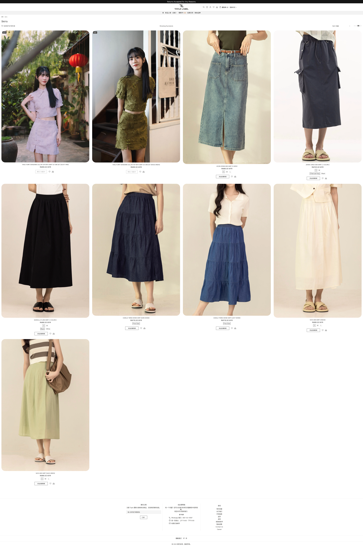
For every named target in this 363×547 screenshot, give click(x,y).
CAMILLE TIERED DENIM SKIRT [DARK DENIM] (136, 318)
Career (219, 529)
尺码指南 (219, 514)
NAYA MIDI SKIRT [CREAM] (317, 320)
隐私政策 (219, 524)
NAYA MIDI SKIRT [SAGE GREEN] (45, 473)
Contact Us (219, 527)
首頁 (2, 16)
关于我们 (219, 511)
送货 (219, 516)
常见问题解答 (188, 507)
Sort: (334, 26)
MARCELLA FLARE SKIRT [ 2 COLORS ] (45, 320)
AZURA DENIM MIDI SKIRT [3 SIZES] (226, 166)
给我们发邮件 (175, 523)
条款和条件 (219, 522)
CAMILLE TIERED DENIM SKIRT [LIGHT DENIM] (226, 318)
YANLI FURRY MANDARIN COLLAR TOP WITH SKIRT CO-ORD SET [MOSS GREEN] (136, 164)
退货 (219, 519)
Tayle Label (181, 7)
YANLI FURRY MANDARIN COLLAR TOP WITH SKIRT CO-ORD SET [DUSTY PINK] (45, 164)
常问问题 (219, 509)
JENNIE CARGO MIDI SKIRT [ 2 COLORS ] (318, 164)
